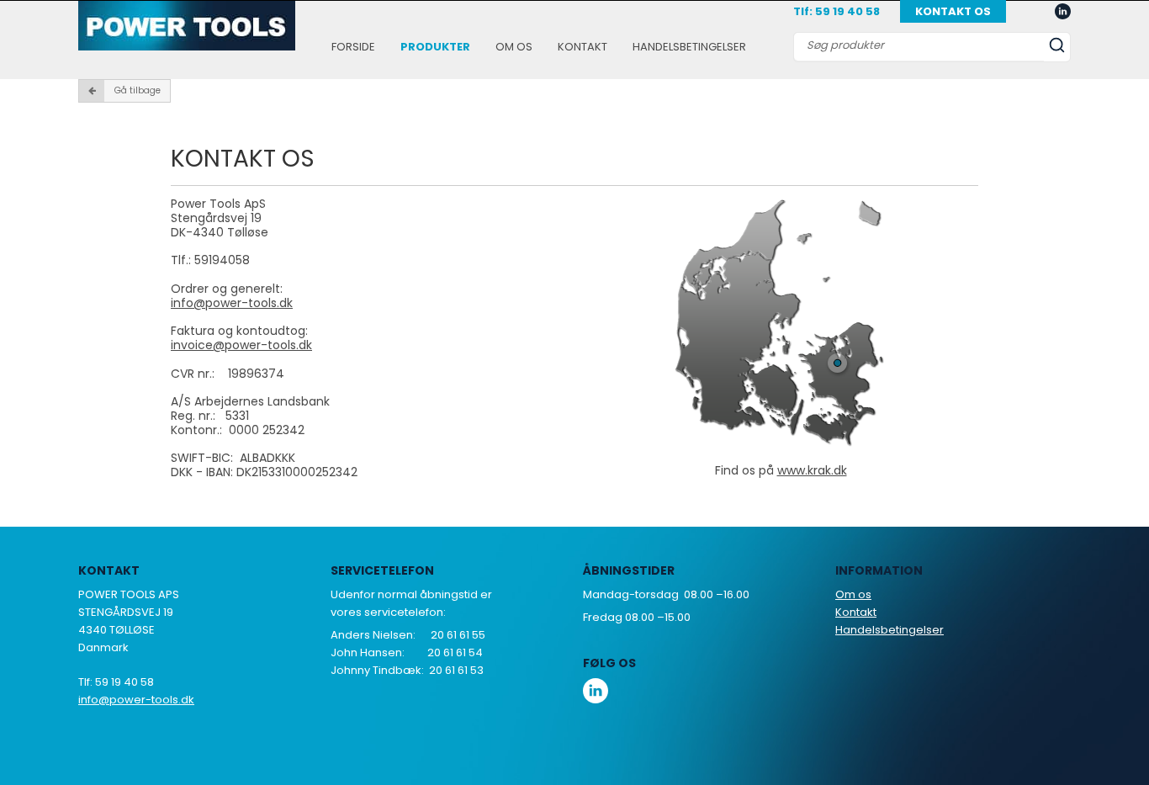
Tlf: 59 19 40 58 (836, 11)
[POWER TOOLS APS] (186, 25)
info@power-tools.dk (232, 302)
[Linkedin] (1063, 12)
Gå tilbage (137, 90)
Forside (353, 47)
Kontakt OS (953, 11)
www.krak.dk (812, 470)
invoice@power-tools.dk (241, 345)
